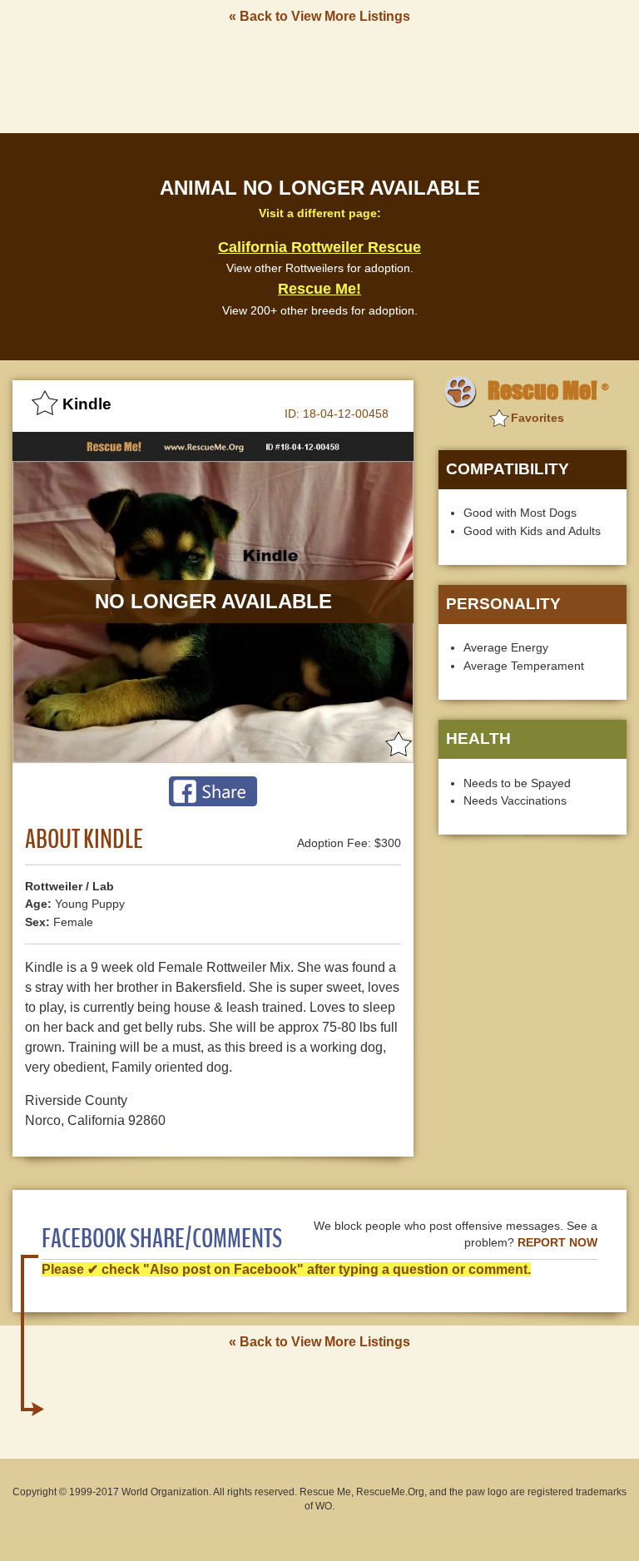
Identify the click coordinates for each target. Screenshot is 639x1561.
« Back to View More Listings (319, 16)
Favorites (537, 417)
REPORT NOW (557, 1242)
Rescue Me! (319, 288)
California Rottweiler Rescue (319, 247)
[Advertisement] (319, 77)
